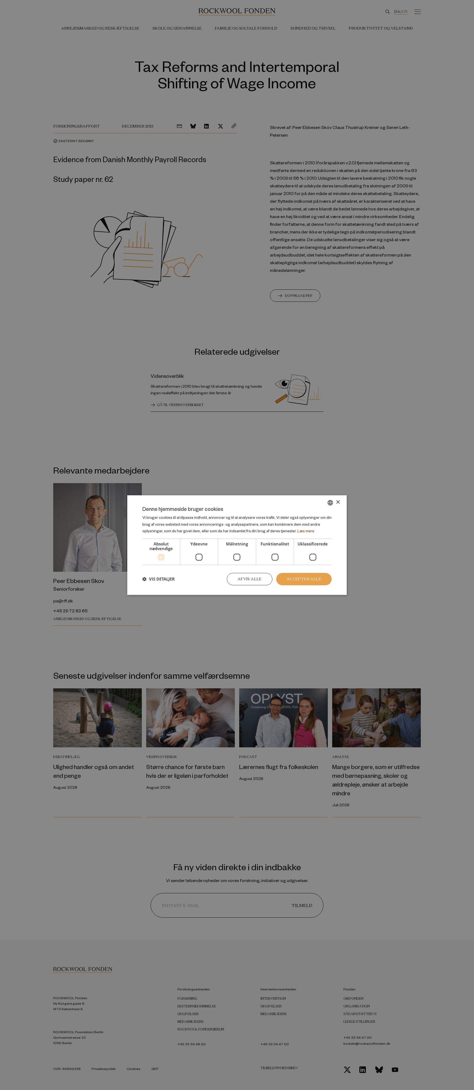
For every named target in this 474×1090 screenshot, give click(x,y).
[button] (158, 579)
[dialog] (237, 545)
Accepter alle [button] (304, 578)
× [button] (338, 502)
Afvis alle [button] (250, 578)
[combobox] (330, 502)
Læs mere (305, 531)
